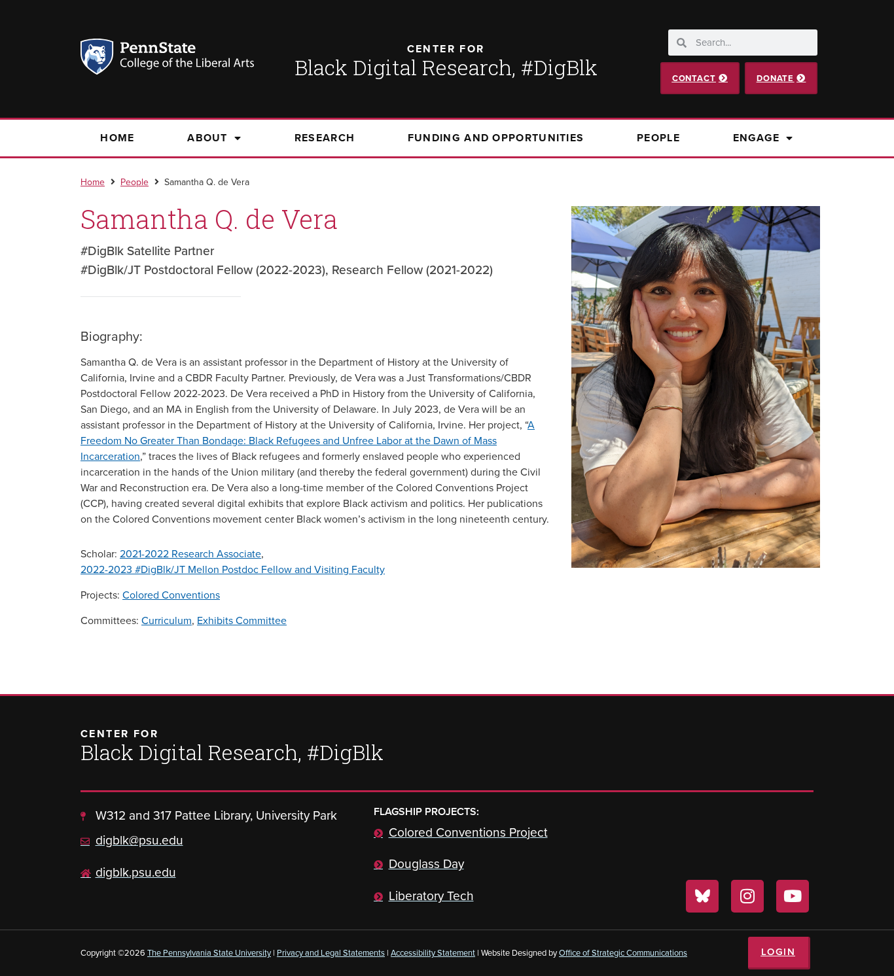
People (658, 137)
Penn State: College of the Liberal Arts (185, 59)
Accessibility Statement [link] (433, 953)
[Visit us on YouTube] (792, 896)
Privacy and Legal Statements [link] (331, 953)
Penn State (98, 59)
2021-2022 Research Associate (190, 553)
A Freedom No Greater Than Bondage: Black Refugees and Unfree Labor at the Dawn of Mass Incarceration (307, 440)
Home (117, 137)
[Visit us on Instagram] (747, 896)
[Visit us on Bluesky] (702, 896)
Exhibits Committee (242, 620)
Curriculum (166, 620)
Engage (756, 137)
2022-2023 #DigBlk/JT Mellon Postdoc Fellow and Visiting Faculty (232, 569)
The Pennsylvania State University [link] (209, 953)
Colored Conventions (171, 594)
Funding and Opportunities (496, 137)
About (207, 137)
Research (325, 137)
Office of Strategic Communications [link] (623, 953)
